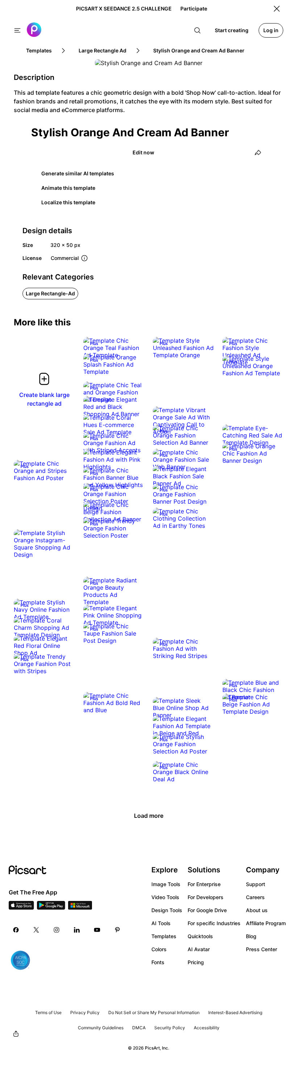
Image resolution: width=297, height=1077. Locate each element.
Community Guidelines (101, 1027)
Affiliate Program (266, 923)
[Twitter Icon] (36, 930)
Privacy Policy (85, 1012)
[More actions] (133, 348)
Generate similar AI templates (77, 173)
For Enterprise (204, 884)
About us (257, 910)
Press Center (261, 949)
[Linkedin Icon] (77, 930)
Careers (255, 897)
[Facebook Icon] (16, 930)
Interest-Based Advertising (235, 1012)
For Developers (205, 897)
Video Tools (165, 897)
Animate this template (68, 188)
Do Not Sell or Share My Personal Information (154, 1012)
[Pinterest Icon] (117, 930)
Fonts (157, 962)
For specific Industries (214, 923)
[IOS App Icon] (21, 907)
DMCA (139, 1027)
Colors (159, 949)
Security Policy (169, 1027)
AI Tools (161, 923)
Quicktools (200, 936)
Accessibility (206, 1027)
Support (255, 884)
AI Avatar (199, 949)
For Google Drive (207, 910)
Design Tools (166, 910)
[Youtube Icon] (97, 930)
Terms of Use (48, 1012)
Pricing (196, 962)
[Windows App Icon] (80, 907)
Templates (163, 936)
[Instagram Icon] (56, 930)
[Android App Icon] (51, 907)
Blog (251, 936)
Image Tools (165, 884)
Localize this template (68, 202)
